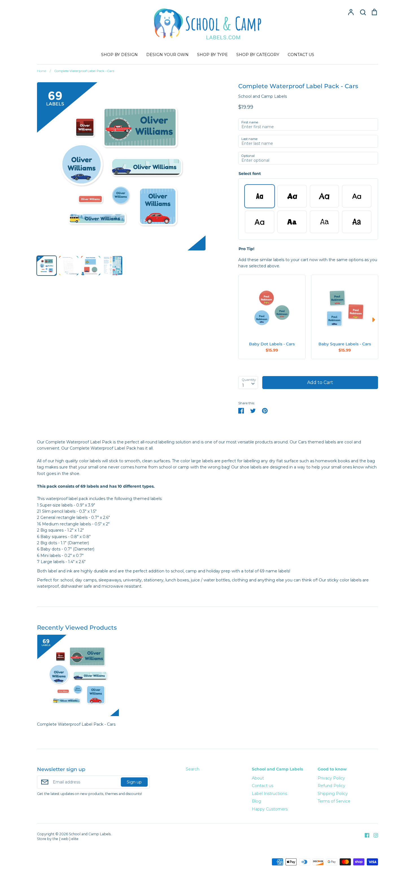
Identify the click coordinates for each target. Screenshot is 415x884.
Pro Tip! (246, 248)
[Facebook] (365, 835)
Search (192, 769)
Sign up (134, 782)
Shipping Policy (333, 793)
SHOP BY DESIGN (119, 54)
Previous (241, 320)
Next (375, 320)
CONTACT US (301, 54)
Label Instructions (269, 793)
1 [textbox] (243, 385)
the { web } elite (65, 839)
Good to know (332, 769)
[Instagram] (373, 835)
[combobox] (248, 382)
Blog (256, 801)
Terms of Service (334, 801)
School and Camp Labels (262, 96)
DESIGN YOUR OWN (167, 54)
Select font (250, 173)
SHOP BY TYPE (212, 54)
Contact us (262, 785)
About (258, 778)
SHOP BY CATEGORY (257, 54)
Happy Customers (270, 809)
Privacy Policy (331, 778)
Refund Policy (331, 785)
